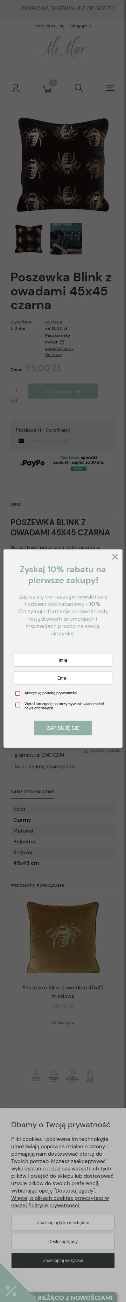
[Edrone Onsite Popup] (63, 651)
